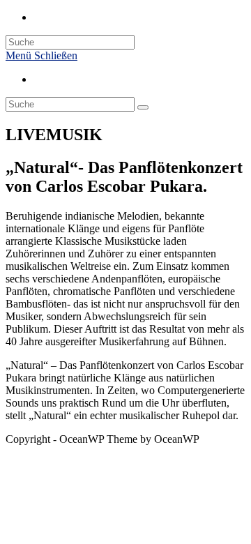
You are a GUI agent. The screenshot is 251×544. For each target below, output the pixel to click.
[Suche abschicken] (143, 107)
